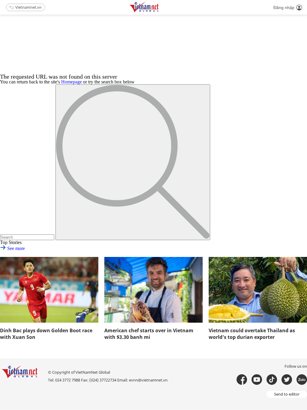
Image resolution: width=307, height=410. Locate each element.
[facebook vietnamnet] (242, 379)
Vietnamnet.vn (28, 7)
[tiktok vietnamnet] (272, 379)
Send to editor (287, 394)
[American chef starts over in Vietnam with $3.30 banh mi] (153, 290)
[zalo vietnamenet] (302, 379)
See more (15, 248)
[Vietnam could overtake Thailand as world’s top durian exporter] (258, 290)
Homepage (71, 81)
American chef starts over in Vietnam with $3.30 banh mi (148, 333)
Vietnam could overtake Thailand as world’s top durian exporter (252, 333)
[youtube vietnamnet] (257, 379)
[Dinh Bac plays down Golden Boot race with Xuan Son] (49, 290)
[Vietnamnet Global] (159, 11)
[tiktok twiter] (287, 379)
